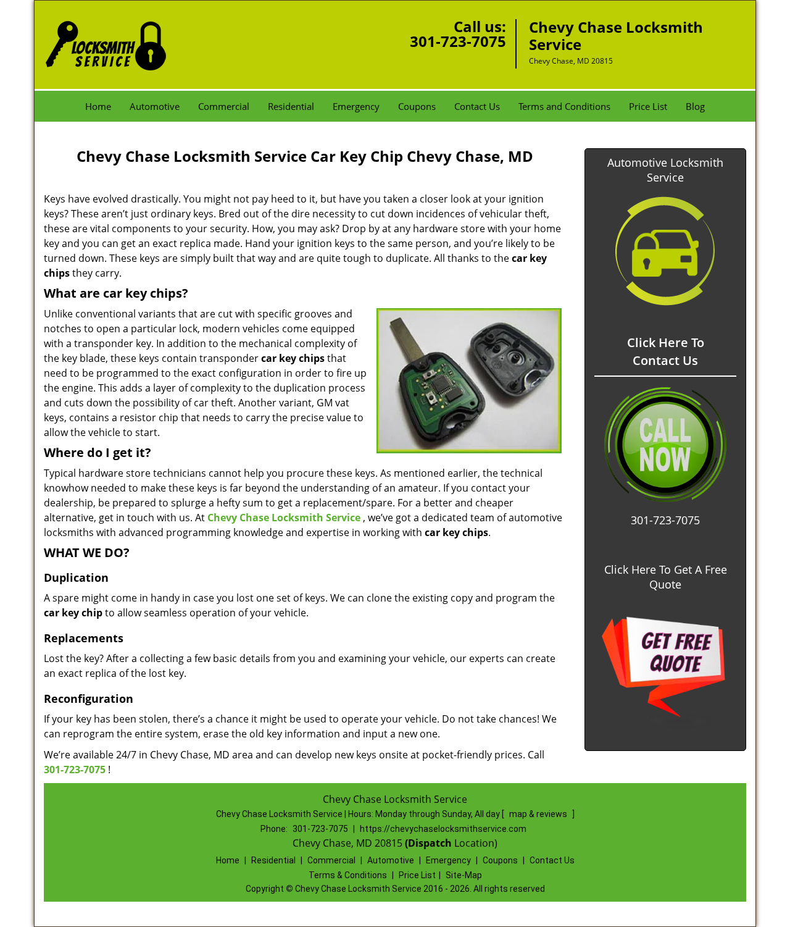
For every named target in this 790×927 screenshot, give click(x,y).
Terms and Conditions (564, 106)
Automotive (155, 106)
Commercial (223, 106)
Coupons (417, 106)
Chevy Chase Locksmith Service (283, 517)
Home (98, 106)
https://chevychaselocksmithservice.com (443, 829)
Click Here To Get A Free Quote (665, 577)
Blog (695, 106)
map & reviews (539, 814)
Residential (291, 106)
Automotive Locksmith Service (665, 170)
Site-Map (464, 875)
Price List (648, 106)
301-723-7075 (458, 41)
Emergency (356, 106)
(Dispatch (429, 843)
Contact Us (477, 106)
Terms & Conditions (348, 875)
